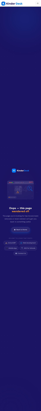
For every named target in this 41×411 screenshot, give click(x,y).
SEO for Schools (28, 248)
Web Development (28, 243)
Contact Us (20, 253)
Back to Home (21, 230)
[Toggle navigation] (38, 3)
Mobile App (11, 248)
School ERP (10, 243)
